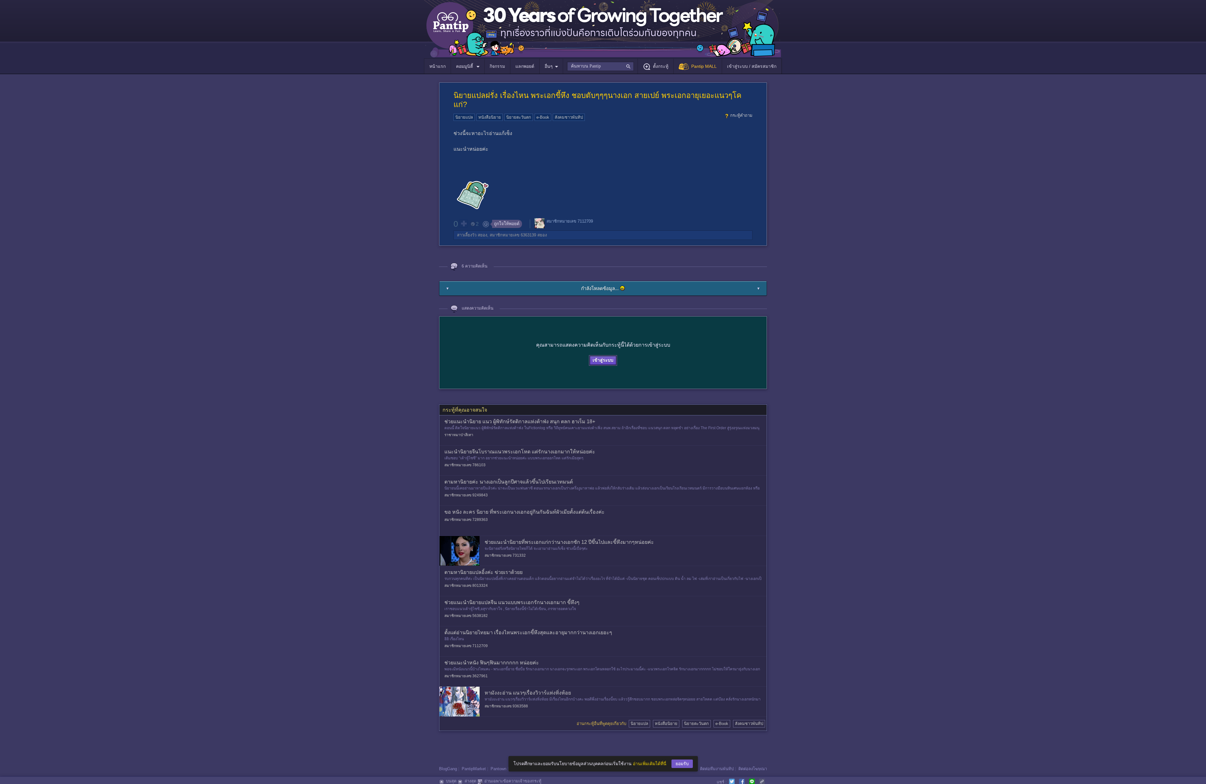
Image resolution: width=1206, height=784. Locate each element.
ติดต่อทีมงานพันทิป (717, 768)
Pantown (498, 768)
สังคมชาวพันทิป (569, 117)
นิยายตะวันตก (518, 117)
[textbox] (600, 66)
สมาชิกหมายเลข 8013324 (466, 585)
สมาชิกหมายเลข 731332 (505, 555)
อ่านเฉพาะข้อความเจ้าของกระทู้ (512, 781)
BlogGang (448, 768)
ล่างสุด (470, 781)
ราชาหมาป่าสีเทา (458, 435)
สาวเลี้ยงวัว (466, 235)
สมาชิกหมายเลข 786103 (465, 465)
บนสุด (451, 781)
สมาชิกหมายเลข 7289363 (466, 519)
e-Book (542, 117)
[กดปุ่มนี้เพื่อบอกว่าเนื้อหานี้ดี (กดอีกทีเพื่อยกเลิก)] (463, 223)
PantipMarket (474, 768)
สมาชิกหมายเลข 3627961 (466, 676)
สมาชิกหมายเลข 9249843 (466, 495)
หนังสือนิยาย (489, 117)
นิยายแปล (464, 117)
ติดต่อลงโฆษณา (752, 768)
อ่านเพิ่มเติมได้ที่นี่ (649, 763)
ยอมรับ (682, 763)
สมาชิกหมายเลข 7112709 (569, 221)
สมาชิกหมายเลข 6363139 (513, 235)
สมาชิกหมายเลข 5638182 (466, 616)
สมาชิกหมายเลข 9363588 (506, 706)
